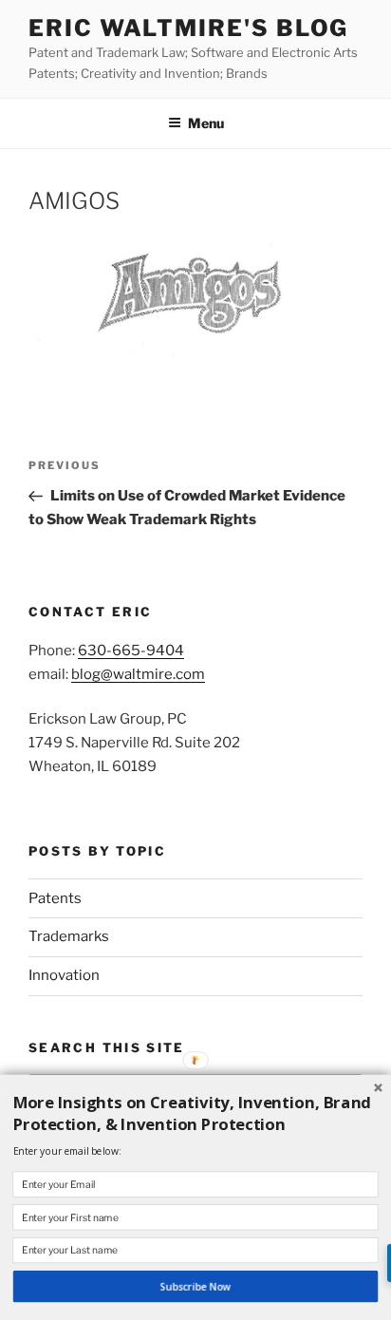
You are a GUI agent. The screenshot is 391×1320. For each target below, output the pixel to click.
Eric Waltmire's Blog (188, 28)
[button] (196, 1114)
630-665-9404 (131, 650)
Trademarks (68, 936)
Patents (55, 898)
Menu (206, 123)
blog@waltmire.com (138, 674)
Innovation (64, 975)
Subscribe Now (195, 1286)
